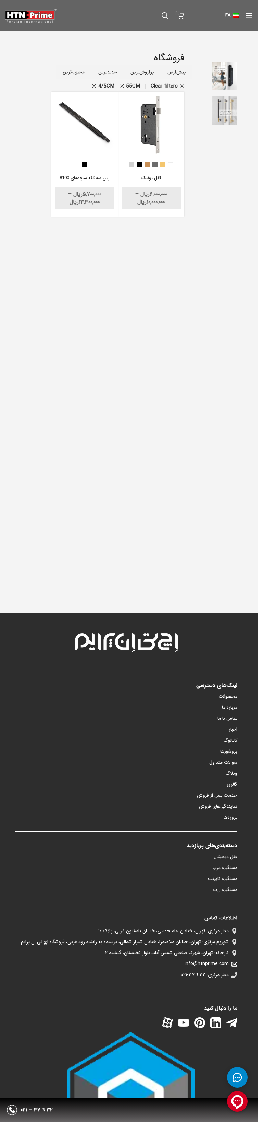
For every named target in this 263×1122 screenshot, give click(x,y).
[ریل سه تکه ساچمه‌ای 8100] (85, 125)
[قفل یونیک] (151, 125)
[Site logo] (31, 15)
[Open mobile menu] (249, 15)
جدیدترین (107, 72)
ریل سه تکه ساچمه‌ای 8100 (85, 178)
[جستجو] (165, 15)
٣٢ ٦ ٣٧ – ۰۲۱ (37, 1110)
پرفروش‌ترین (142, 72)
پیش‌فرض (176, 72)
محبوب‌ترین (74, 72)
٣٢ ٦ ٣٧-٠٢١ (193, 975)
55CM (133, 86)
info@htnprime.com (207, 964)
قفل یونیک (151, 178)
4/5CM (106, 86)
